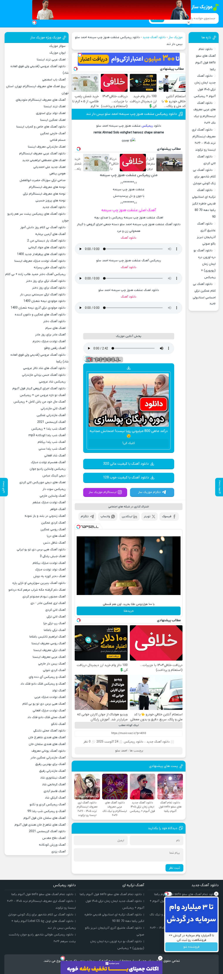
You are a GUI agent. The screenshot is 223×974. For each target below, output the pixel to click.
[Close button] (216, 894)
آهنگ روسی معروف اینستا (49, 643)
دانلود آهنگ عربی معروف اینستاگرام (42, 153)
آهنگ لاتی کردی (55, 610)
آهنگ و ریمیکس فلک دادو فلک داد (43, 684)
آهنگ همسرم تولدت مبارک (48, 462)
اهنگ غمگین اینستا (53, 120)
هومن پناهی (57, 174)
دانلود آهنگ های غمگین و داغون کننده (40, 315)
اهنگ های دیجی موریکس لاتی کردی (42, 482)
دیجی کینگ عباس (54, 476)
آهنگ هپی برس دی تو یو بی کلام (44, 704)
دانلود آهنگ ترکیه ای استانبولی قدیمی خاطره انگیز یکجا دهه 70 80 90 (204, 203)
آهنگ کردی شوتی (54, 670)
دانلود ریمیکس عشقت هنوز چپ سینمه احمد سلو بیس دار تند (131, 114)
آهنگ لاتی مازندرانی (53, 408)
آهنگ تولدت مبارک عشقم (49, 502)
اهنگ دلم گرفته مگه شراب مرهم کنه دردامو (37, 590)
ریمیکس (147, 126)
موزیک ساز (175, 37)
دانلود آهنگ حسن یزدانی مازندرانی (44, 375)
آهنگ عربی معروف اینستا (49, 657)
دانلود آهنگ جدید (154, 37)
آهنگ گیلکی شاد (55, 798)
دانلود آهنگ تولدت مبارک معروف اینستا (40, 261)
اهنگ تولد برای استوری (51, 113)
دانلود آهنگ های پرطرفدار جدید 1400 (41, 254)
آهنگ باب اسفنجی (54, 80)
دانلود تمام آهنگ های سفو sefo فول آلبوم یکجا (111, 894)
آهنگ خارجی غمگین (53, 133)
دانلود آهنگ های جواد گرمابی (47, 247)
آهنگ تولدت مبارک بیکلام (49, 563)
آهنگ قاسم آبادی (55, 791)
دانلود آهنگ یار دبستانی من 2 (46, 241)
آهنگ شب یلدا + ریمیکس (48, 429)
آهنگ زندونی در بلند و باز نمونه (45, 516)
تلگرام (85, 516)
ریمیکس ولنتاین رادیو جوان (48, 469)
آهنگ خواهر (58, 509)
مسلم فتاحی (58, 140)
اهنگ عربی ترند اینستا (51, 60)
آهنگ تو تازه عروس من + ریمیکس (43, 395)
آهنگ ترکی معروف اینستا (50, 650)
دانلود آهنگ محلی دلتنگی (49, 731)
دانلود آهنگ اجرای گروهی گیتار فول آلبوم (39, 388)
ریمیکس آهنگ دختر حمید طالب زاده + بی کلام (35, 274)
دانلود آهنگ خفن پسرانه (50, 267)
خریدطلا (129, 611)
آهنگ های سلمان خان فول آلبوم (45, 818)
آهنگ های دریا (56, 536)
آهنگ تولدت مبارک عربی (50, 697)
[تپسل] (80, 55)
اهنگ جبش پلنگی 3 (53, 556)
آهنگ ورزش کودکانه (52, 845)
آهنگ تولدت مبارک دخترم (49, 341)
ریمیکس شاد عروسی (52, 382)
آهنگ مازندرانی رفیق (52, 771)
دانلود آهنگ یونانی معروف (49, 751)
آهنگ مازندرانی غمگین (51, 415)
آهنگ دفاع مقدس (54, 838)
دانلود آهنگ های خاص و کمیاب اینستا (41, 127)
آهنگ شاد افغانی (55, 456)
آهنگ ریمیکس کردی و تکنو (48, 804)
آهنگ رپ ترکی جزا (54, 623)
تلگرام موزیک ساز (149, 492)
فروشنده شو (191, 947)
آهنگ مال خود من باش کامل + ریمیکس (40, 402)
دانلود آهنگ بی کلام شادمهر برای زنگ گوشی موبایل (204, 177)
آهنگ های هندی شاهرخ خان (47, 737)
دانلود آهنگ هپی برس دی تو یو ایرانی (41, 549)
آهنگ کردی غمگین (53, 523)
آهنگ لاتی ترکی (56, 617)
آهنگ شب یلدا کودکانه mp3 (47, 435)
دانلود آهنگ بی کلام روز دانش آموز (43, 227)
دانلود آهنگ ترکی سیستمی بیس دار (43, 294)
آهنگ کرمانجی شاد (54, 784)
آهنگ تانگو (58, 724)
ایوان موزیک (57, 53)
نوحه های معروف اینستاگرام (47, 187)
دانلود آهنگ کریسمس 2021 (47, 831)
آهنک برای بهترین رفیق (50, 764)
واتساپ (105, 516)
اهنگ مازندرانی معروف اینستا (47, 147)
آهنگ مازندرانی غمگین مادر (48, 758)
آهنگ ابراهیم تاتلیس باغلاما (47, 637)
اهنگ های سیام (55, 328)
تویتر (147, 516)
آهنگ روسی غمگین (53, 529)
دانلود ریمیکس (133, 742)
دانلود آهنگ (128, 238)
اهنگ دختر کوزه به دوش (49, 576)
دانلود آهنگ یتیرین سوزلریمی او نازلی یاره (39, 583)
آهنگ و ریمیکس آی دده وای (47, 677)
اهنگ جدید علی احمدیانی (49, 167)
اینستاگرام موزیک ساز (103, 492)
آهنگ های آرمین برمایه (50, 234)
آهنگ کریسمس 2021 (51, 422)
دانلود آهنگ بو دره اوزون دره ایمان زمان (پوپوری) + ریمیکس (205, 263)
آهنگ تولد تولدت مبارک (50, 570)
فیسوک (166, 516)
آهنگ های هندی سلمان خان (47, 744)
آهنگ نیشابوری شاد (53, 778)
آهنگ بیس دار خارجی (52, 664)
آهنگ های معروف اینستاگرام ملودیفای (41, 100)
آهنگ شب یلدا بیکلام (52, 442)
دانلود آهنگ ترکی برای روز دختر (46, 281)
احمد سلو (121, 751)
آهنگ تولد (59, 690)
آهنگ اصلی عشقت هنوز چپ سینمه (128, 210)
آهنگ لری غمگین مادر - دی (48, 603)
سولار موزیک (57, 46)
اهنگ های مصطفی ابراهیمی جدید (44, 160)
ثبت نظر (174, 868)
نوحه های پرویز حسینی (50, 201)
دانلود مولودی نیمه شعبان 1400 (45, 301)
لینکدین (127, 516)
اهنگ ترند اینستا (55, 106)
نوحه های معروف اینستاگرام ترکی (44, 194)
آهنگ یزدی (58, 852)
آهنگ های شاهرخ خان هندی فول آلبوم (40, 825)
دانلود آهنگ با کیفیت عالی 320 (126, 464)
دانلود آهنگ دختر (54, 321)
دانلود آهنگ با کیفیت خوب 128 (126, 477)
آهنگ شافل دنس (54, 543)
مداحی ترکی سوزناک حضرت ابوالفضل (43, 180)
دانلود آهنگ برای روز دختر (49, 288)
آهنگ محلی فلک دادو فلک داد (46, 717)
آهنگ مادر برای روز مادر (50, 335)
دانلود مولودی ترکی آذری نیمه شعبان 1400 (38, 308)
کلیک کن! (129, 443)
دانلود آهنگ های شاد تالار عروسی (44, 368)
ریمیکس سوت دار (54, 489)
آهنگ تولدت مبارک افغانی (49, 711)
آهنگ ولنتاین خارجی (53, 496)
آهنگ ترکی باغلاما (55, 630)
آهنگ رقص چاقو (55, 348)
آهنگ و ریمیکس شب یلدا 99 (46, 811)
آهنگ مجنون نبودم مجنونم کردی (44, 597)
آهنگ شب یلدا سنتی (52, 449)
